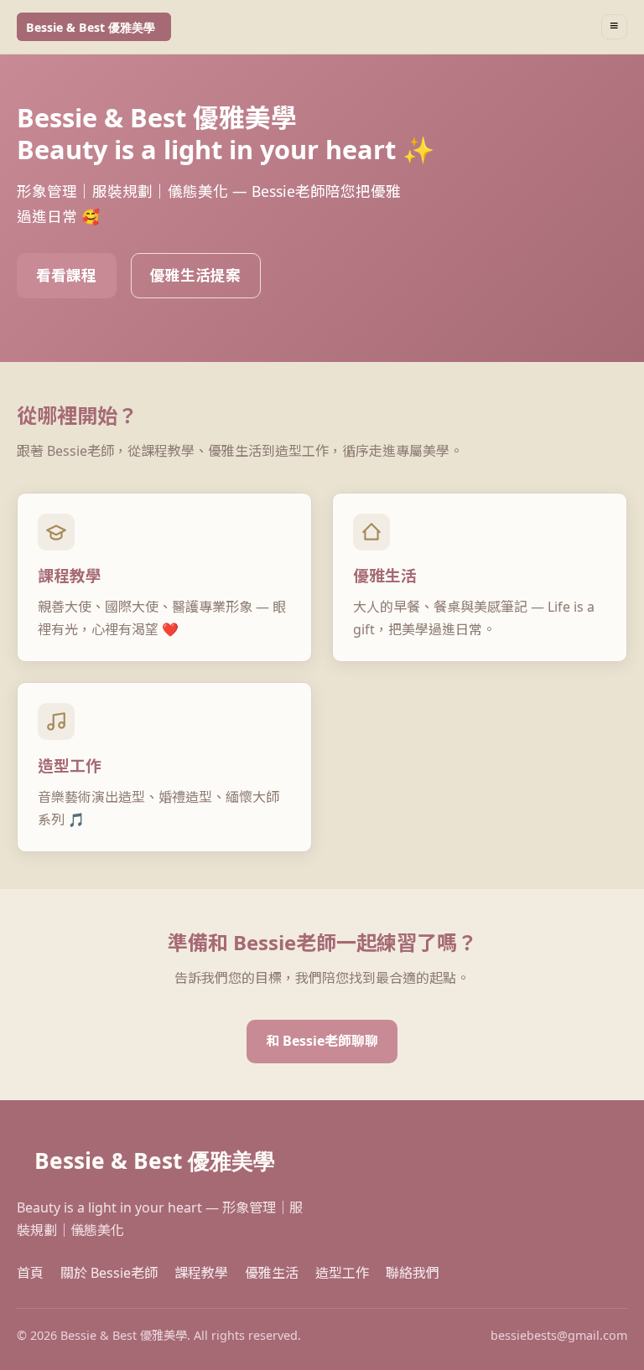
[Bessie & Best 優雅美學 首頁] (94, 27)
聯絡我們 (412, 1273)
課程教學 (201, 1273)
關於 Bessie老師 (109, 1273)
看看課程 (66, 275)
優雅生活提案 (195, 275)
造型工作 (342, 1273)
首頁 (30, 1273)
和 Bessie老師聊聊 (322, 1040)
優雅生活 (272, 1273)
